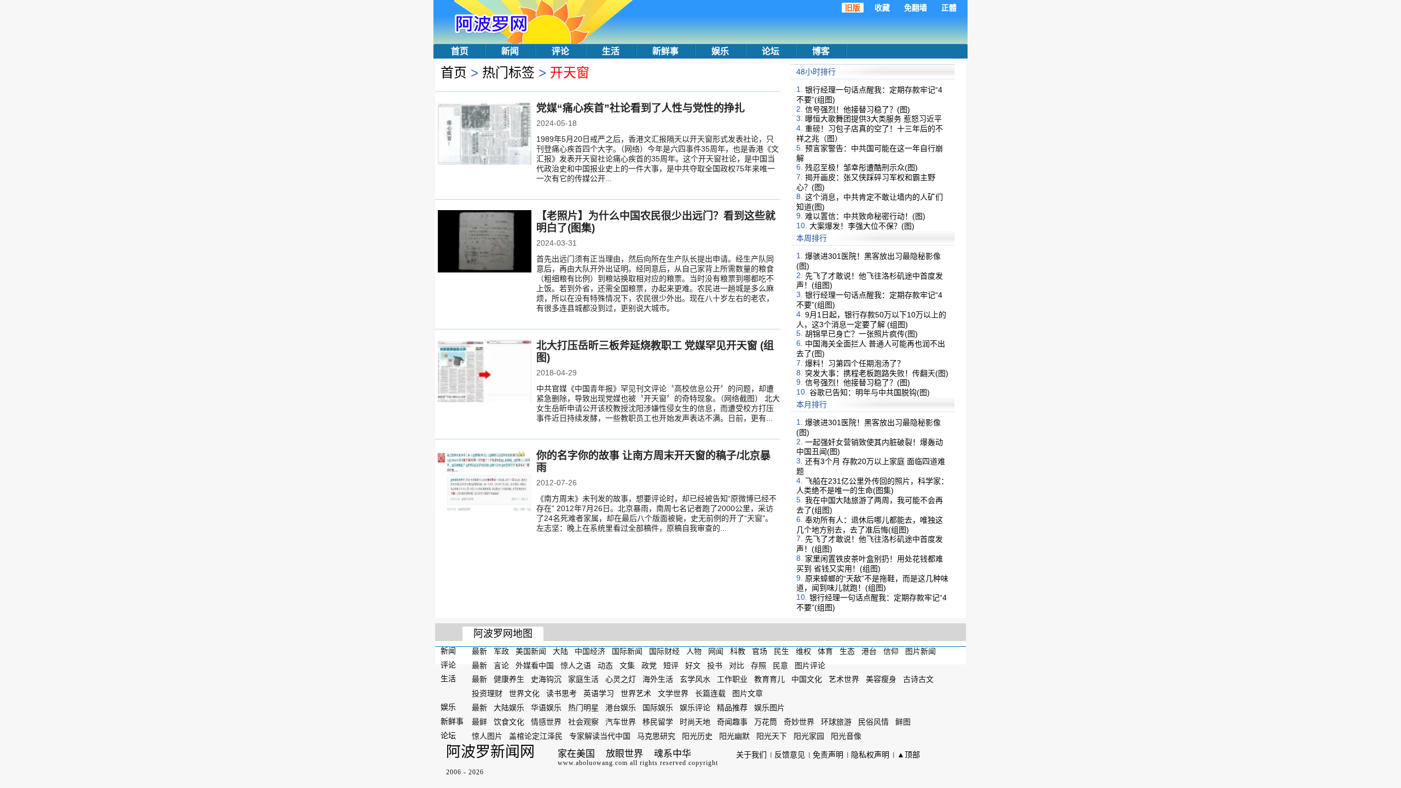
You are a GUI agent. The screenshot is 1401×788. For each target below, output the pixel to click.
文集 (627, 664)
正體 (949, 7)
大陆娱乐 (509, 707)
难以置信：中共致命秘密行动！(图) (865, 216)
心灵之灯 (620, 679)
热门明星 (583, 707)
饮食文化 (509, 721)
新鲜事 (665, 51)
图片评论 (810, 664)
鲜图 (903, 721)
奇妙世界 (799, 721)
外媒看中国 (535, 664)
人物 (694, 651)
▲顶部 (908, 754)
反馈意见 (789, 754)
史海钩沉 (546, 679)
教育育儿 (769, 679)
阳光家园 (809, 735)
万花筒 (765, 721)
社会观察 (583, 721)
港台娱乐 (620, 707)
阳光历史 (697, 735)
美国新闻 (531, 651)
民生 (781, 651)
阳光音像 (846, 735)
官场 (759, 651)
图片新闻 (920, 651)
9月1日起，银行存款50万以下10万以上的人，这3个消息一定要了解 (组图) (871, 319)
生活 (611, 51)
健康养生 (509, 679)
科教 (737, 651)
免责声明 (828, 754)
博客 (821, 51)
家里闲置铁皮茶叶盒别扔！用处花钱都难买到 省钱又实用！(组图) (869, 563)
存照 (758, 664)
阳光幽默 (734, 735)
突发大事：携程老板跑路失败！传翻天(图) (876, 372)
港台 (869, 651)
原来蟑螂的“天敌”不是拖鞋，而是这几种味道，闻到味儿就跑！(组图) (872, 582)
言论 (501, 664)
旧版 (852, 7)
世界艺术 (636, 693)
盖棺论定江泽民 (536, 735)
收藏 (882, 7)
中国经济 (590, 651)
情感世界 (546, 721)
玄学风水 (695, 679)
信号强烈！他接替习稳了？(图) (857, 109)
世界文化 (524, 693)
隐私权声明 (870, 754)
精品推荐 (732, 707)
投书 (714, 664)
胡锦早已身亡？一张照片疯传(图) (861, 333)
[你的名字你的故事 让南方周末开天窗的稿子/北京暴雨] (484, 482)
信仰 (891, 651)
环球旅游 (836, 721)
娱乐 (720, 51)
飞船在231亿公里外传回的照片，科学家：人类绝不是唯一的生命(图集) (872, 485)
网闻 (715, 651)
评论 (560, 51)
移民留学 (657, 721)
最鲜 (479, 721)
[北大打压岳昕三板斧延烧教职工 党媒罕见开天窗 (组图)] (484, 372)
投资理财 (487, 693)
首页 (459, 51)
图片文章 (747, 693)
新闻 (510, 51)
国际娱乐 (657, 707)
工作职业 (732, 679)
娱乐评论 (695, 707)
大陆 (560, 651)
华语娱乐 (546, 707)
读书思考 (561, 693)
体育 (825, 651)
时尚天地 (695, 721)
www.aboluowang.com (593, 763)
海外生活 (657, 679)
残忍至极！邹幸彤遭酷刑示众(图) (861, 167)
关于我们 (751, 754)
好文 (692, 664)
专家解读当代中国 (599, 735)
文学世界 (673, 693)
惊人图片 (487, 735)
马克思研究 (656, 735)
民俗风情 (873, 721)
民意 (780, 664)
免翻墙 (915, 7)
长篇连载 (710, 693)
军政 (501, 651)
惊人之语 (575, 664)
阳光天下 (771, 735)
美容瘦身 (881, 679)
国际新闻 (627, 651)
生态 (847, 651)
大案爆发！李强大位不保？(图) (861, 226)
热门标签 (508, 72)
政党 (649, 664)
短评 (671, 664)
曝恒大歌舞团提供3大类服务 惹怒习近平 (873, 118)
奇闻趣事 (732, 721)
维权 (803, 651)
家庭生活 (583, 679)
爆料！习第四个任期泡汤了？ (855, 363)
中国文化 (806, 679)
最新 (479, 651)
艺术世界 (844, 679)
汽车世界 (620, 721)
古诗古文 (918, 679)
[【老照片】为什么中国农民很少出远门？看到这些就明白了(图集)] (484, 242)
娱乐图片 (769, 707)
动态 (605, 664)
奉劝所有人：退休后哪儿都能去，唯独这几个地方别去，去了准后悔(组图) (869, 524)
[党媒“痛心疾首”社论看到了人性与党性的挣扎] (484, 134)
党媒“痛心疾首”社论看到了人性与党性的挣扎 (640, 108)
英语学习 (598, 693)
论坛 (770, 51)
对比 (736, 664)
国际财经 (664, 651)
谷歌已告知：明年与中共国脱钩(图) (869, 392)
